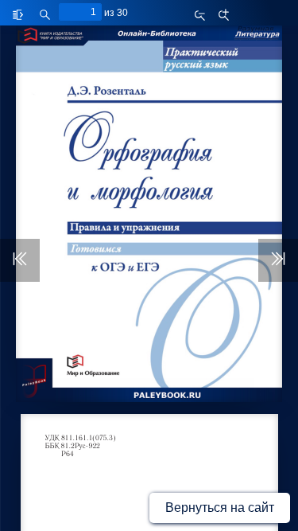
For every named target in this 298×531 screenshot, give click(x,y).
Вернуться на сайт (219, 507)
